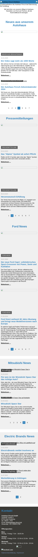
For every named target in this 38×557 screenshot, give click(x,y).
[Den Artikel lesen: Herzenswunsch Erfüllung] (19, 191)
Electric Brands (8, 444)
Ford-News (6, 255)
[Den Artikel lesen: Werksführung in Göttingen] (19, 472)
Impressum (20, 553)
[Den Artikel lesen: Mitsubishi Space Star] (15, 398)
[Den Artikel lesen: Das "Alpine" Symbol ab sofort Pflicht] (19, 148)
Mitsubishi (6, 370)
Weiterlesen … (6, 75)
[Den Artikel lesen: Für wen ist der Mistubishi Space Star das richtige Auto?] (19, 371)
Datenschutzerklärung (8, 553)
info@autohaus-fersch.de (14, 522)
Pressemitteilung (9, 147)
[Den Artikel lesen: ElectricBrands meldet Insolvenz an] (19, 444)
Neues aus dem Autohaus (12, 54)
